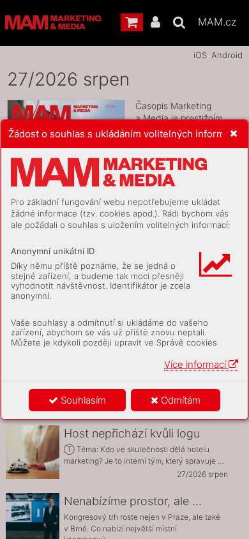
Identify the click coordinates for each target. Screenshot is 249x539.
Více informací (196, 364)
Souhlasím (82, 400)
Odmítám (179, 400)
